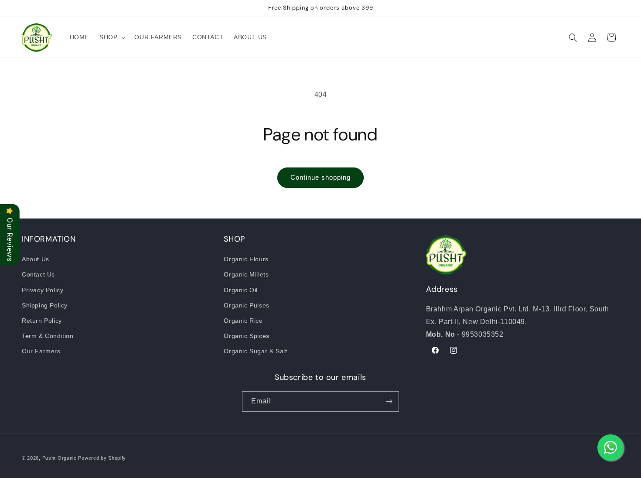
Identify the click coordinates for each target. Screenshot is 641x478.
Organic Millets (246, 274)
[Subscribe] (389, 401)
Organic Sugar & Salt (255, 351)
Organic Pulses (246, 305)
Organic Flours (246, 259)
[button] (111, 37)
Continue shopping (320, 177)
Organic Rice (243, 320)
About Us (35, 259)
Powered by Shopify (102, 458)
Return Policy (42, 320)
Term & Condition (48, 335)
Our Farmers (41, 351)
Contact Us (38, 274)
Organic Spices (246, 335)
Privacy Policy (42, 290)
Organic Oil (241, 290)
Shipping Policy (45, 305)
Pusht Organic (59, 458)
